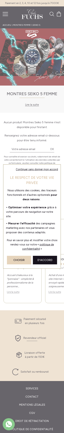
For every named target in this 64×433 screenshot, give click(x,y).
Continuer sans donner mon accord (37, 169)
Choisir (19, 260)
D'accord (45, 260)
